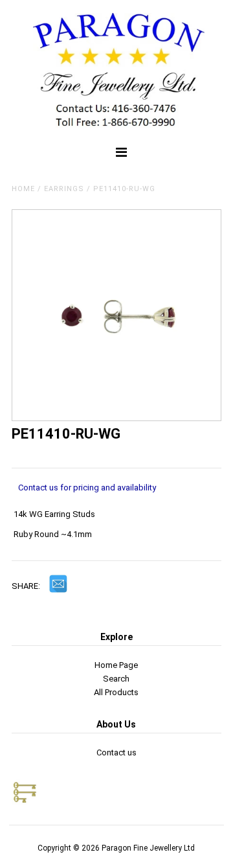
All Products (116, 692)
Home (23, 189)
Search (116, 678)
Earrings (64, 189)
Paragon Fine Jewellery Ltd (148, 848)
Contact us (116, 752)
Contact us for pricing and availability (87, 487)
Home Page (116, 665)
